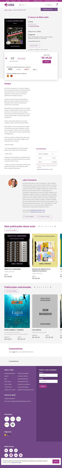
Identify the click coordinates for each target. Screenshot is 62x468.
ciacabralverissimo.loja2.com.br (37, 210)
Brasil (7, 1)
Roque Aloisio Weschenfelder (39, 332)
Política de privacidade (23, 373)
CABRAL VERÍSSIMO (9, 271)
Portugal (13, 1)
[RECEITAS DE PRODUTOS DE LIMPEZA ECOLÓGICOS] (45, 250)
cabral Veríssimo (34, 26)
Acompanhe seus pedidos (51, 1)
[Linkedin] (11, 455)
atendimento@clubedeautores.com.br (45, 169)
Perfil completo (30, 216)
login (14, 352)
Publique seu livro (37, 1)
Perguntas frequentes (9, 398)
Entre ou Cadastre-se (50, 5)
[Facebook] (11, 450)
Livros (9, 10)
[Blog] (21, 455)
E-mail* (41, 378)
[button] (38, 226)
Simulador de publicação (26, 389)
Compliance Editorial (23, 376)
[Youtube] (16, 455)
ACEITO (56, 461)
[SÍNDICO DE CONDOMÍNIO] (17, 250)
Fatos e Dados (8, 384)
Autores (6, 376)
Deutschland (26, 1)
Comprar (46, 61)
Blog (5, 379)
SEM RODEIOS (36, 330)
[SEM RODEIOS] (45, 311)
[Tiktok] (6, 455)
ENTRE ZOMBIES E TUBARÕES (14, 330)
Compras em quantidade (24, 384)
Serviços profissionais (23, 379)
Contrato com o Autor (9, 389)
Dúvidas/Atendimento (9, 373)
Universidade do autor (23, 381)
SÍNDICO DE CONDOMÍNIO (12, 269)
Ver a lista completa (11, 230)
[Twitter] (6, 450)
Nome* (41, 372)
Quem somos (7, 381)
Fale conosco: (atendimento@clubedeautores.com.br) (17, 401)
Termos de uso (8, 387)
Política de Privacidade (16, 462)
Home (5, 10)
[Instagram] (16, 450)
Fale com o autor (44, 216)
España (19, 1)
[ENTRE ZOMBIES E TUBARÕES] (17, 311)
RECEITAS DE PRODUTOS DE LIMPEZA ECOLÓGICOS (41, 270)
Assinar (43, 386)
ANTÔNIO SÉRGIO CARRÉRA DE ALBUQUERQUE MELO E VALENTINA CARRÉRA (16, 333)
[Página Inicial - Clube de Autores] (9, 5)
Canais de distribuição (23, 387)
